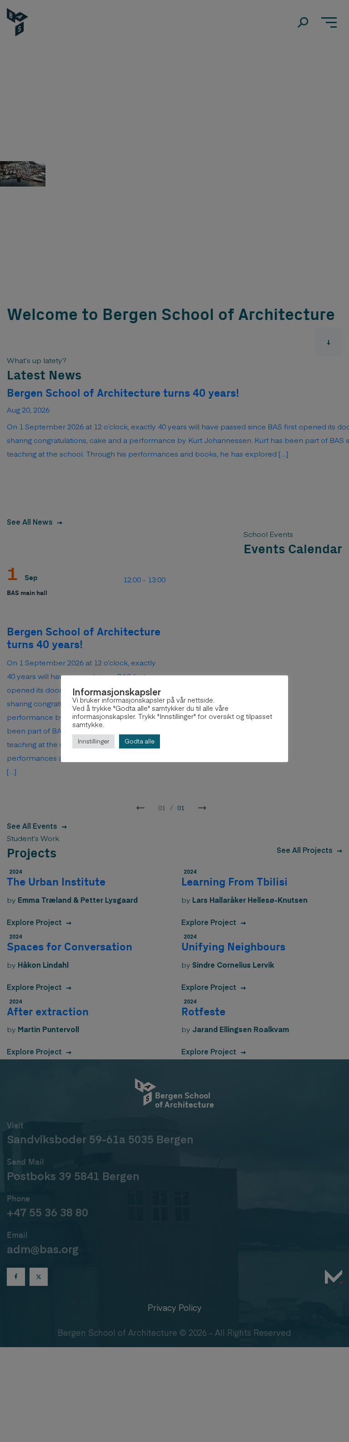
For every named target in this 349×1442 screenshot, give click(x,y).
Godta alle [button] (140, 741)
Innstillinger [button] (93, 741)
